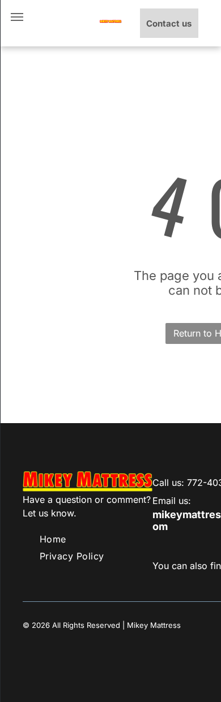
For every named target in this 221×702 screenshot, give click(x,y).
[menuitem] (53, 539)
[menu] (17, 17)
